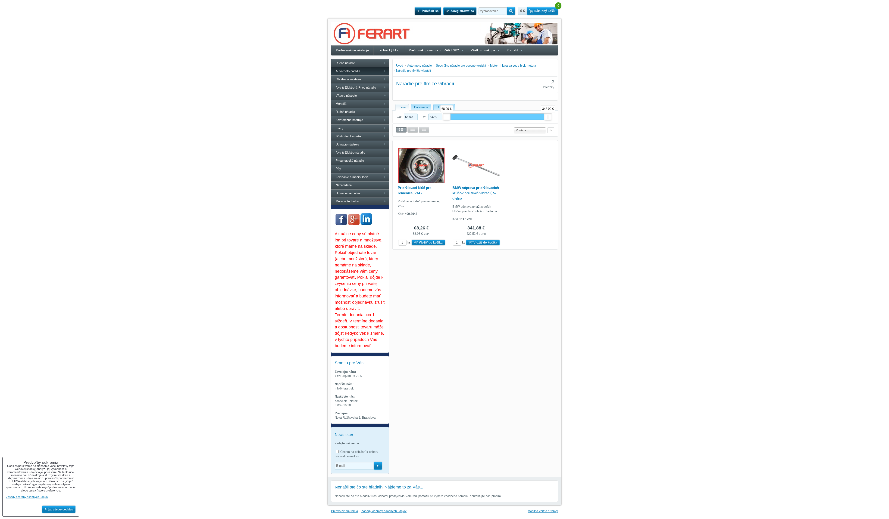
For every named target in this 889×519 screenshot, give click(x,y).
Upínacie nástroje (347, 144)
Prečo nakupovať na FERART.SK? (434, 50)
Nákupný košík (544, 11)
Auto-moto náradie (348, 71)
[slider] (447, 116)
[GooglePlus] (354, 224)
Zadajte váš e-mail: (347, 443)
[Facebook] (341, 224)
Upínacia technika (348, 193)
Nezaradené (344, 185)
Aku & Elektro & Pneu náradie (356, 87)
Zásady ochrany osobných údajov (384, 511)
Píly (338, 168)
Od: (400, 117)
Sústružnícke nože (348, 136)
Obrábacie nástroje (348, 79)
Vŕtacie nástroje (346, 95)
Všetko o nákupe (483, 50)
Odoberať (378, 466)
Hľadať (511, 11)
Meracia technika (347, 201)
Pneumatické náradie (350, 160)
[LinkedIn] (366, 223)
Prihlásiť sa (430, 11)
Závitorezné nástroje (349, 120)
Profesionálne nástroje (352, 50)
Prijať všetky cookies (59, 509)
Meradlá (341, 103)
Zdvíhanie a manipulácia (352, 177)
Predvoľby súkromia (344, 511)
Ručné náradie (345, 63)
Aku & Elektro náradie (350, 152)
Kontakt (512, 50)
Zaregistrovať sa (462, 11)
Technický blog (389, 50)
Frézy (339, 128)
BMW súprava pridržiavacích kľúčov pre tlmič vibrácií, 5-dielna (475, 193)
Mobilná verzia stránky (543, 511)
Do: (424, 117)
